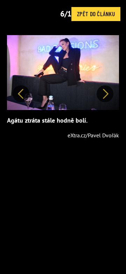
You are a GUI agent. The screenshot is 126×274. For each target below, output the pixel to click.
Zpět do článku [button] (96, 14)
